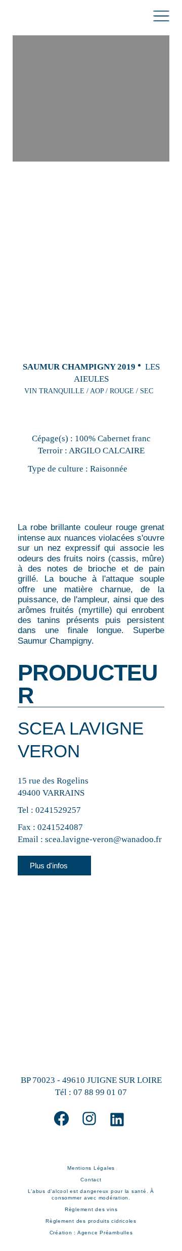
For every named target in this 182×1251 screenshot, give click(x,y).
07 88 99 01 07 (100, 1092)
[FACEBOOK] (61, 1118)
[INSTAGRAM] (89, 1118)
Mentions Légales (91, 1168)
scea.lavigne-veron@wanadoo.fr (103, 839)
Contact (90, 1179)
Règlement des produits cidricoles (91, 1221)
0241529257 (58, 810)
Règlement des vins (91, 1209)
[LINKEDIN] (117, 1119)
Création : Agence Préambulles (91, 1232)
